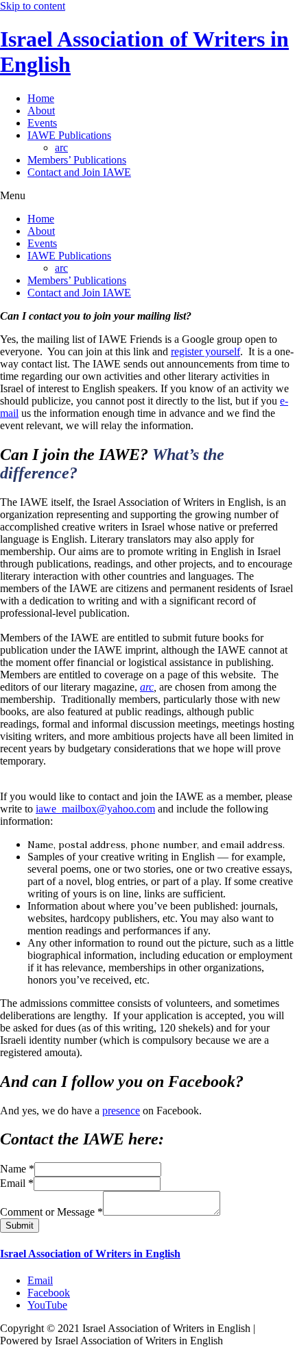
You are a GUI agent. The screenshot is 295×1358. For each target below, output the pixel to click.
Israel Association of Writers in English (90, 1253)
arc (61, 147)
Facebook (48, 1292)
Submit (19, 1225)
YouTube (47, 1305)
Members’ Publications (76, 160)
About (41, 110)
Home (40, 98)
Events (42, 123)
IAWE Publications (69, 135)
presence (121, 1110)
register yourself (205, 351)
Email (17, 1183)
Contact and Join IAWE (79, 172)
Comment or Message (51, 1212)
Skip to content (32, 6)
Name (17, 1169)
